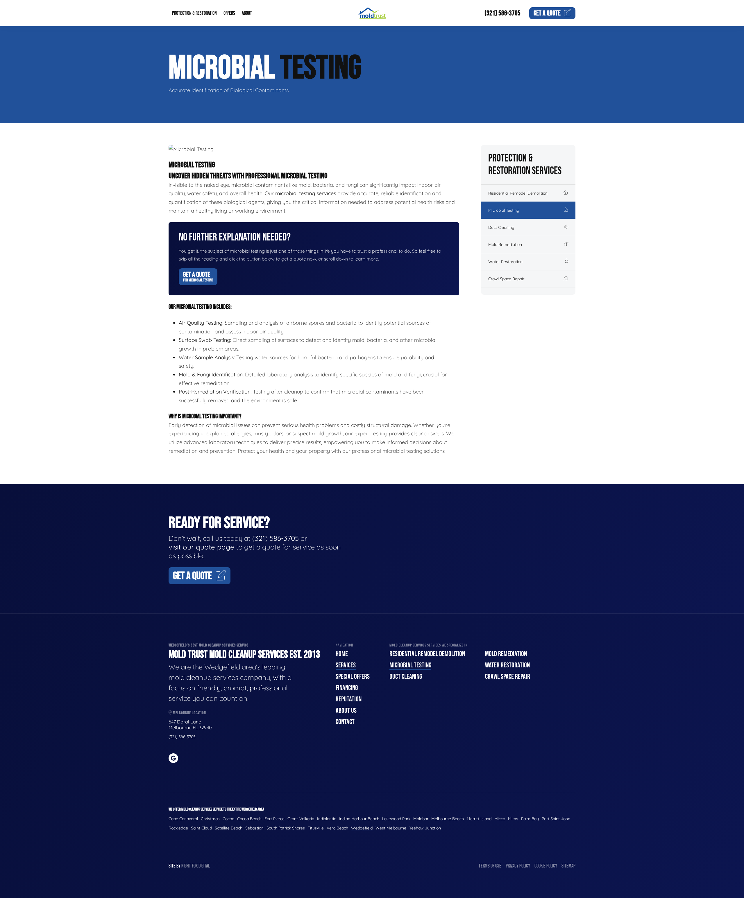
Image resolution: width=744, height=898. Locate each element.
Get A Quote (198, 276)
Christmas (210, 818)
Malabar (420, 818)
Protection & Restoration (194, 13)
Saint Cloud (201, 828)
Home (342, 654)
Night (186, 866)
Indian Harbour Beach (359, 818)
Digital (204, 866)
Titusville (316, 828)
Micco (499, 818)
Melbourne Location (189, 712)
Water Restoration (505, 261)
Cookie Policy (545, 866)
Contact (345, 722)
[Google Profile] (173, 758)
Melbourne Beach (447, 818)
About (247, 13)
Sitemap (568, 866)
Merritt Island (479, 818)
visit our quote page (201, 547)
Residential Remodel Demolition (518, 193)
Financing (347, 688)
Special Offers (353, 676)
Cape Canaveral (183, 818)
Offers (229, 13)
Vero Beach (337, 828)
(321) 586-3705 (502, 13)
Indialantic (326, 818)
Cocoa (228, 818)
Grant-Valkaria (300, 818)
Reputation (349, 699)
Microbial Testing (503, 210)
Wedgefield (362, 828)
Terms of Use (490, 866)
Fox (195, 866)
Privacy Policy (518, 866)
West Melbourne (390, 828)
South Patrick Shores (286, 828)
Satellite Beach (228, 828)
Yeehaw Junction (425, 828)
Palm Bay (530, 818)
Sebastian (254, 828)
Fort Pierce (274, 818)
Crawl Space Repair (506, 278)
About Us (346, 710)
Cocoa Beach (249, 818)
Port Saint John (556, 818)
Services (346, 665)
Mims (513, 818)
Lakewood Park (396, 818)
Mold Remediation (505, 244)
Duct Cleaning (501, 227)
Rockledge (178, 828)
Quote (547, 13)
